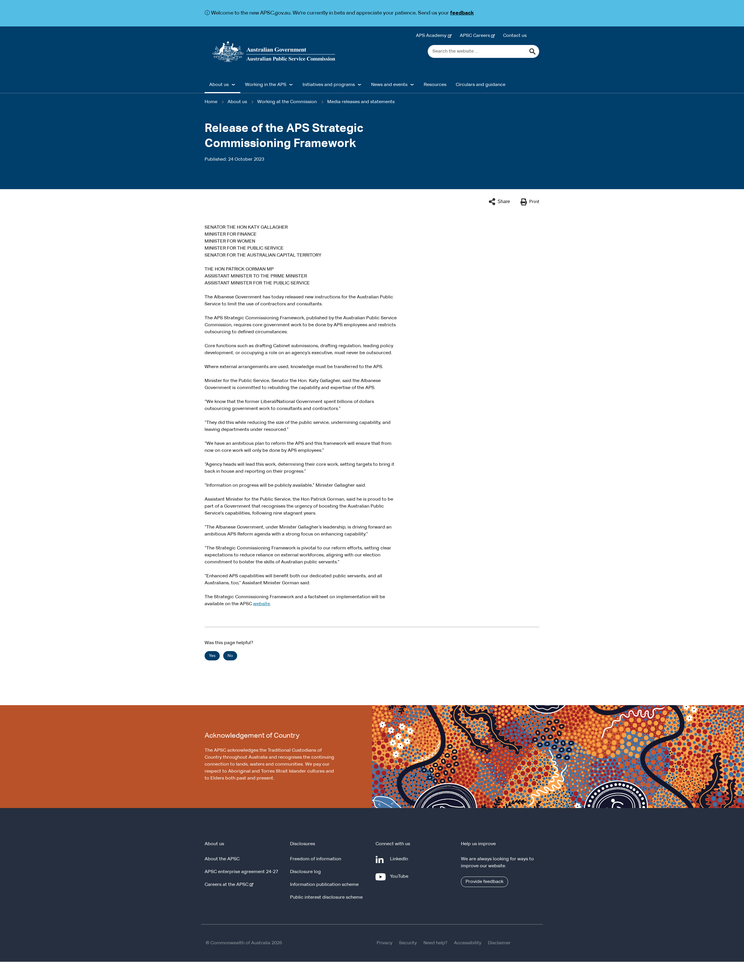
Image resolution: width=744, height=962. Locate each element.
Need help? (435, 943)
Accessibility (467, 943)
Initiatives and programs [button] (329, 85)
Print (534, 202)
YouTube (400, 879)
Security (408, 943)
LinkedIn (400, 862)
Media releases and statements (361, 102)
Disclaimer (499, 943)
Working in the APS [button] (265, 85)
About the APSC (222, 859)
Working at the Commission (287, 102)
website (261, 604)
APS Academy (432, 35)
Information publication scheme (324, 884)
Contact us (515, 35)
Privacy (384, 943)
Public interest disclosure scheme (326, 897)
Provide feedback (484, 881)
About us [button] (219, 85)
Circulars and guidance (480, 85)
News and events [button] (389, 85)
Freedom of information (315, 859)
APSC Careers (476, 35)
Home (211, 102)
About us (237, 102)
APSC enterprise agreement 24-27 (241, 872)
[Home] (274, 51)
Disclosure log (305, 872)
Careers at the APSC (228, 884)
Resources (435, 85)
